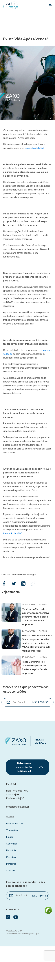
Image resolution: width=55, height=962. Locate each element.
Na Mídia (43, 604)
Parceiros (11, 863)
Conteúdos (11, 843)
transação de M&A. (13, 533)
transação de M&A (34, 147)
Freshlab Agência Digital (30, 933)
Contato (10, 870)
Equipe (9, 836)
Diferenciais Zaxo (15, 823)
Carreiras (11, 856)
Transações (12, 830)
